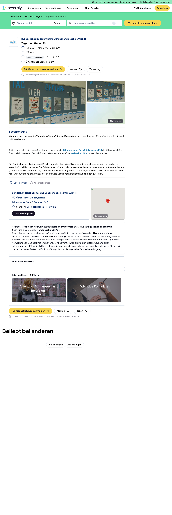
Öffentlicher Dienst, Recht (30, 197)
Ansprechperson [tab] (42, 183)
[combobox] (37, 23)
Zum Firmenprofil (23, 213)
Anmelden (162, 8)
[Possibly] (12, 8)
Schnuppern (34, 8)
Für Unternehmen (142, 8)
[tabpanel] (67, 204)
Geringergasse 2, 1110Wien (41, 206)
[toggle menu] (118, 23)
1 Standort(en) (40, 202)
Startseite (16, 16)
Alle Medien (115, 121)
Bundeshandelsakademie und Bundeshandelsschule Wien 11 (53, 38)
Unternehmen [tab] (20, 183)
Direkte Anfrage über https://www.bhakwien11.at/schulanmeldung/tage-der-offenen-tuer (59, 75)
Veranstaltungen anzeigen (142, 23)
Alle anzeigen (56, 344)
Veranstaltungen (54, 8)
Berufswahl (72, 8)
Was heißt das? (53, 57)
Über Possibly (92, 8)
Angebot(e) (22, 202)
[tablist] (30, 183)
